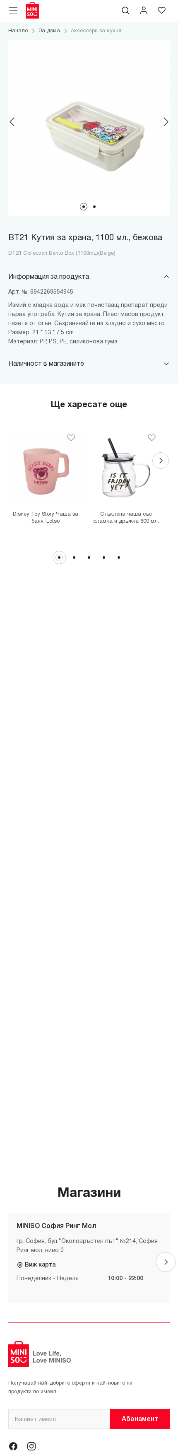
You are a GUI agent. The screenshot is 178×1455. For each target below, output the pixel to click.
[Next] (165, 121)
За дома (49, 31)
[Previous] (12, 121)
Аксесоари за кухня (96, 31)
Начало (18, 31)
